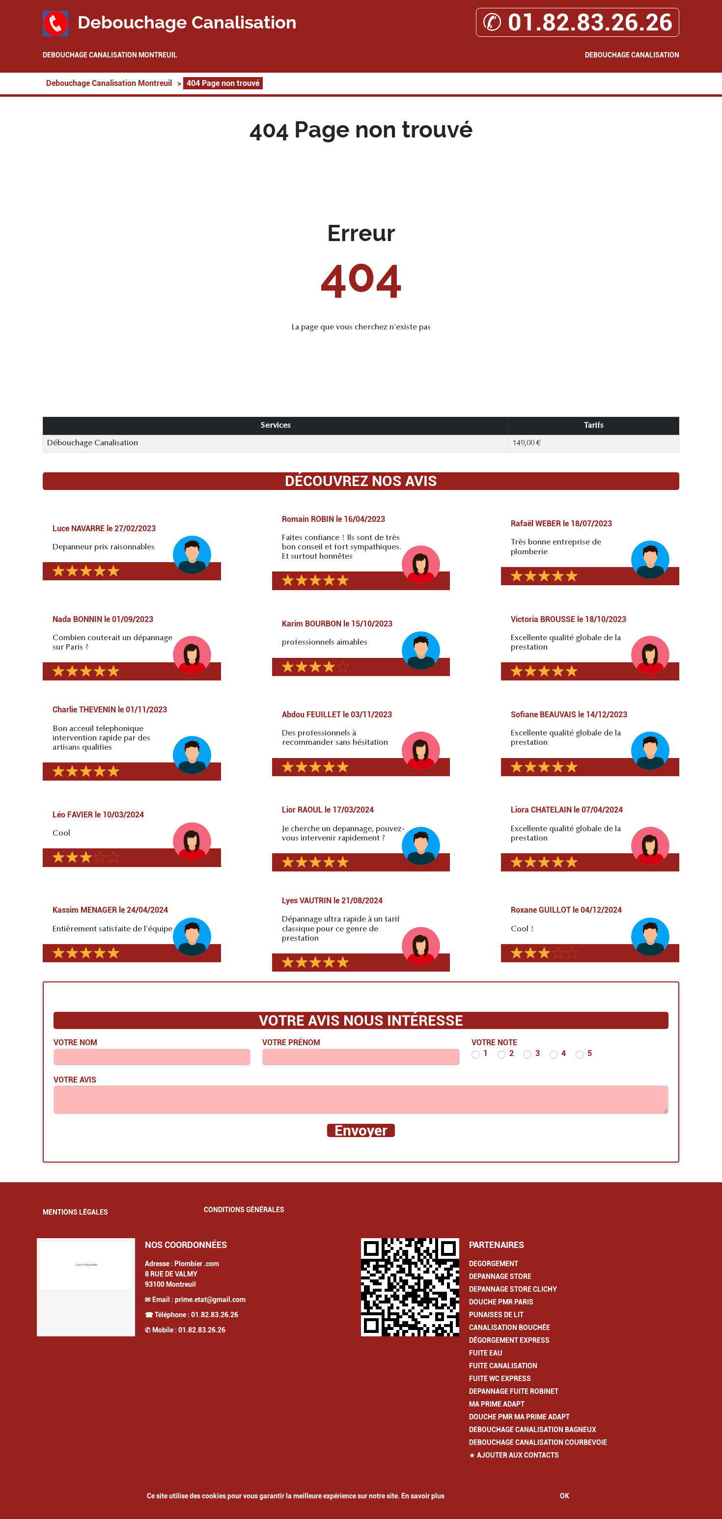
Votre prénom (291, 1042)
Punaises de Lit (496, 1315)
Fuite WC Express (500, 1379)
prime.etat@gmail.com (210, 1299)
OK (564, 1496)
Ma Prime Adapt (497, 1404)
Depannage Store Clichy (513, 1289)
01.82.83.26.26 (214, 1315)
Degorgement (493, 1264)
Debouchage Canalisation (632, 55)
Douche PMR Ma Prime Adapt (519, 1417)
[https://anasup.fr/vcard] (410, 1287)
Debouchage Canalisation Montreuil (110, 55)
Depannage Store (500, 1276)
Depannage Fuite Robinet (513, 1391)
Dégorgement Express (509, 1340)
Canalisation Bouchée (509, 1327)
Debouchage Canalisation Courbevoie (538, 1442)
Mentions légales (75, 1212)
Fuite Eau (485, 1353)
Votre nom (75, 1042)
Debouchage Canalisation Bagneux (532, 1430)
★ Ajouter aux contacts (514, 1455)
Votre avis (75, 1080)
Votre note (494, 1042)
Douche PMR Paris (501, 1302)
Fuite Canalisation (503, 1366)
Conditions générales (244, 1210)
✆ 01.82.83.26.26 (577, 22)
